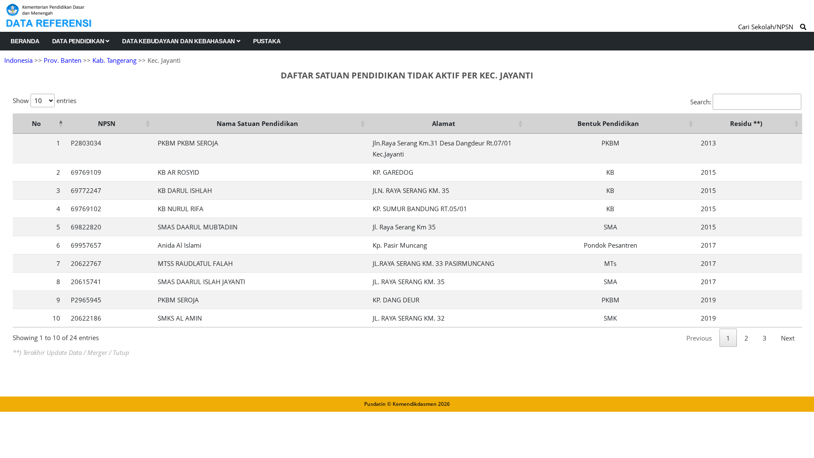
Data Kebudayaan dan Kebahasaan (179, 41)
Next (787, 338)
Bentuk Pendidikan (608, 123)
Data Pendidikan (79, 41)
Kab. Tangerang (114, 60)
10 (56, 318)
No (36, 123)
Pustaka (267, 41)
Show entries (44, 100)
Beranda (25, 41)
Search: (700, 102)
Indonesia (18, 60)
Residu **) (746, 123)
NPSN (106, 123)
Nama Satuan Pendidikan (257, 123)
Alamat (443, 123)
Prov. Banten (62, 60)
